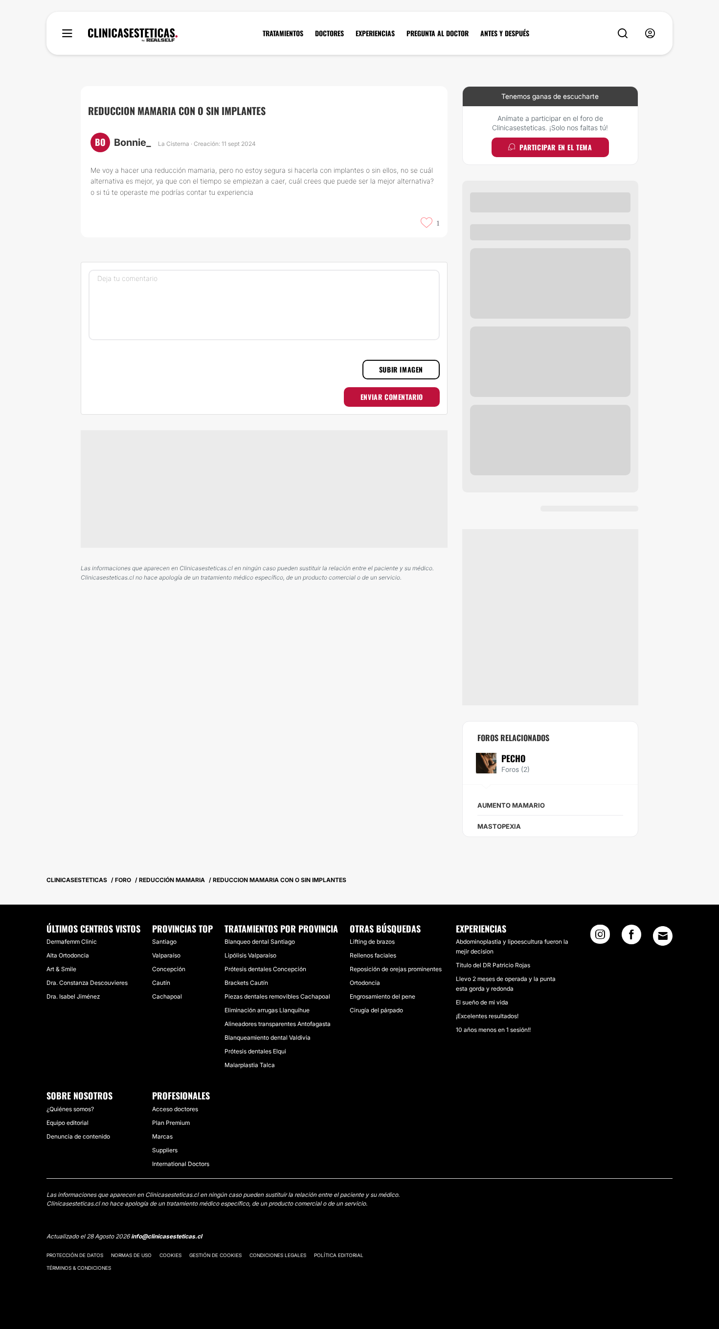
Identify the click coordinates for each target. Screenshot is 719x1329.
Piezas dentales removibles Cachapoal (277, 996)
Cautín (161, 982)
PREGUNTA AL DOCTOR (437, 33)
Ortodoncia (365, 982)
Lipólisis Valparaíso (250, 955)
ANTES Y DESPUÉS (504, 33)
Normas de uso (131, 1255)
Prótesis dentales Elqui (255, 1051)
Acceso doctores (175, 1109)
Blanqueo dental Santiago (260, 941)
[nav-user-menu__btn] (650, 33)
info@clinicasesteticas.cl (166, 1236)
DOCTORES (329, 33)
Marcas (162, 1136)
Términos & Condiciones (78, 1268)
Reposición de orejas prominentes (396, 969)
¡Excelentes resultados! (487, 1016)
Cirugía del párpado (376, 1010)
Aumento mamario (511, 805)
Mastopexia (499, 826)
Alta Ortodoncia (67, 955)
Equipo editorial (67, 1122)
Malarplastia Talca (250, 1065)
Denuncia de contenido (78, 1136)
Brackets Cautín (246, 982)
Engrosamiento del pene (382, 996)
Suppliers (165, 1150)
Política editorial (338, 1255)
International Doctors (180, 1163)
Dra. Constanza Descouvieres (87, 982)
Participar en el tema (555, 147)
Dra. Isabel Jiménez (73, 996)
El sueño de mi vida (482, 1002)
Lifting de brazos (372, 941)
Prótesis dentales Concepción (265, 969)
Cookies (170, 1255)
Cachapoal (167, 996)
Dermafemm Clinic (71, 941)
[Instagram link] (600, 937)
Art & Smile (61, 969)
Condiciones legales (277, 1255)
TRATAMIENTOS (283, 33)
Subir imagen (401, 369)
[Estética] (133, 35)
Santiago (164, 941)
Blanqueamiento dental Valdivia (268, 1037)
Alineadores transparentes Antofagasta (278, 1023)
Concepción (168, 969)
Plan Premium (171, 1122)
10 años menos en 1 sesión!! (493, 1029)
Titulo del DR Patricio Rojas (493, 965)
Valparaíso (166, 955)
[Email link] (663, 936)
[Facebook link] (631, 937)
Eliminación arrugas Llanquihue (267, 1010)
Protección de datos (74, 1255)
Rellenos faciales (373, 955)
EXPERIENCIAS (375, 33)
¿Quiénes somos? (70, 1109)
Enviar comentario (391, 397)
